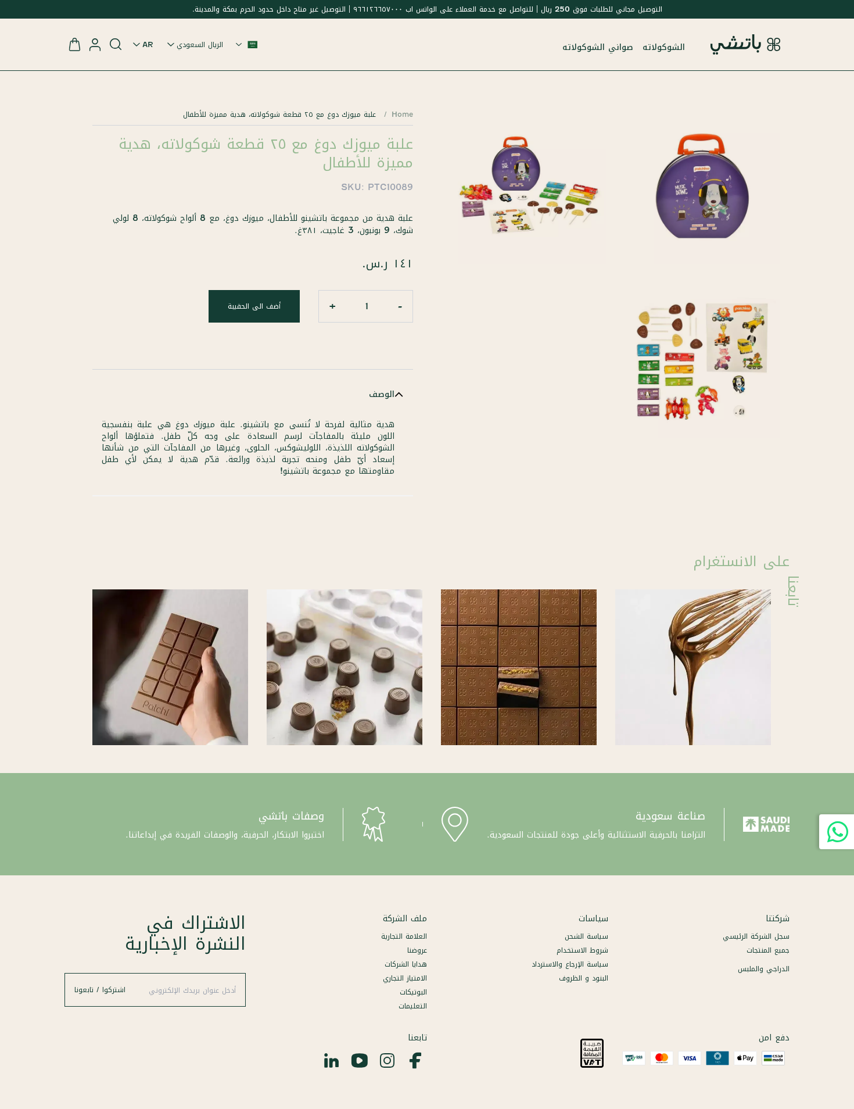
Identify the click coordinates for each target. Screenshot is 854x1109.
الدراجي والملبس (764, 968)
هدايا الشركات (406, 964)
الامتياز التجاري (405, 978)
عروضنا (417, 950)
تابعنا (417, 1037)
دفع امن (774, 1037)
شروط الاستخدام (582, 950)
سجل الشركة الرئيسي (756, 936)
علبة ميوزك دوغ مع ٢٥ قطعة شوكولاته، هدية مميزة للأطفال (279, 114)
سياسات (593, 918)
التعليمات (413, 1005)
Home (402, 114)
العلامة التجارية (404, 936)
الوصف (381, 394)
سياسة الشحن (586, 936)
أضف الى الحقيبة (254, 306)
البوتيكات (413, 992)
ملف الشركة (405, 918)
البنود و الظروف (583, 978)
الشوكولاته (664, 47)
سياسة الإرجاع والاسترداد (570, 964)
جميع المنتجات (768, 950)
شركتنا (778, 918)
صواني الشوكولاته (597, 47)
